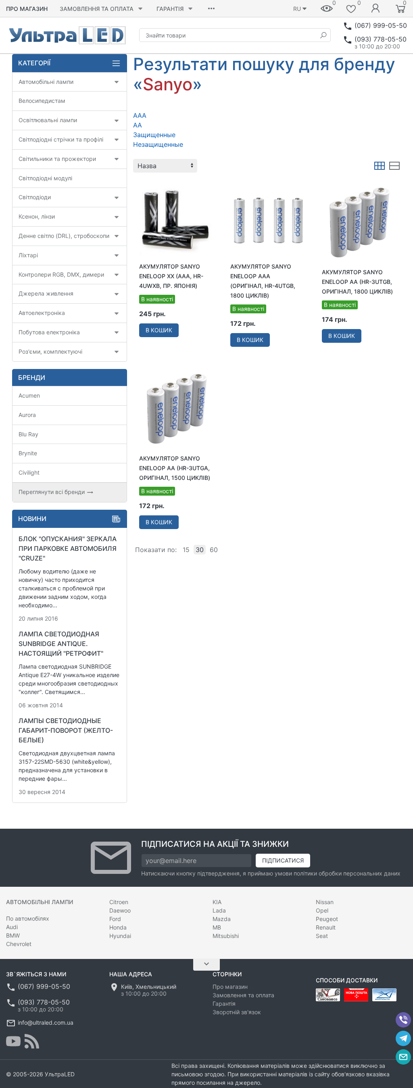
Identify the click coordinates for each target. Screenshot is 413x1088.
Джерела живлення (46, 293)
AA (137, 125)
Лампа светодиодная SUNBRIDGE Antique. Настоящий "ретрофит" (61, 643)
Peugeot (327, 918)
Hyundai (120, 935)
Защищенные (154, 135)
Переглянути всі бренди (52, 491)
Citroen (118, 901)
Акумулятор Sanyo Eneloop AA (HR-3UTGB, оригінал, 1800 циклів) (357, 282)
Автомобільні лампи (46, 81)
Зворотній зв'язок (237, 1012)
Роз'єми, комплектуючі (50, 351)
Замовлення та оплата (96, 8)
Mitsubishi (226, 935)
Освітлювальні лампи (48, 120)
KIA (217, 901)
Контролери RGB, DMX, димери (61, 274)
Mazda (222, 918)
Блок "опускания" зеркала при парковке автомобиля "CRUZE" (68, 548)
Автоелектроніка (42, 312)
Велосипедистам (42, 100)
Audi (12, 926)
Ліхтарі (28, 255)
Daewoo (120, 910)
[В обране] (205, 185)
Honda (118, 927)
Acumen (29, 395)
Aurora (27, 414)
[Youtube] (13, 1041)
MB (217, 927)
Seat (322, 935)
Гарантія (170, 8)
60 (214, 550)
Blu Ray (28, 434)
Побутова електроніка (49, 332)
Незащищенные (158, 144)
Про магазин (27, 8)
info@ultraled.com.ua (45, 1022)
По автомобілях (27, 918)
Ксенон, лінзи (37, 216)
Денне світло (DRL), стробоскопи (64, 235)
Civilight (29, 472)
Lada (219, 910)
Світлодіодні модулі (45, 178)
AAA (139, 115)
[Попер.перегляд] (175, 219)
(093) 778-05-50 (381, 39)
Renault (326, 927)
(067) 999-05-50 (381, 25)
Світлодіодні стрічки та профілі (61, 139)
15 (186, 550)
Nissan (325, 901)
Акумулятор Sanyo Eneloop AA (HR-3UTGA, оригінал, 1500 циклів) (174, 468)
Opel (322, 910)
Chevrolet (18, 943)
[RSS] (32, 1041)
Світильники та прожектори (57, 158)
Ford (115, 918)
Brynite (28, 453)
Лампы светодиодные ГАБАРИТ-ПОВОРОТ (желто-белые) (66, 730)
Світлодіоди (35, 197)
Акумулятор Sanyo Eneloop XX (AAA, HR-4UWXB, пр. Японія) (171, 276)
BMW (13, 935)
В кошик (159, 330)
